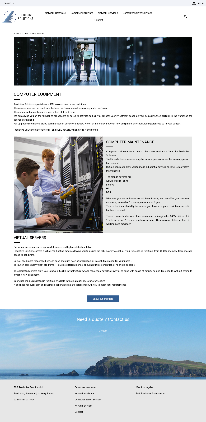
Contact (98, 20)
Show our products (103, 298)
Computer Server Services (137, 12)
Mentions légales (144, 387)
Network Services (108, 12)
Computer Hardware (82, 12)
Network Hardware (55, 12)
